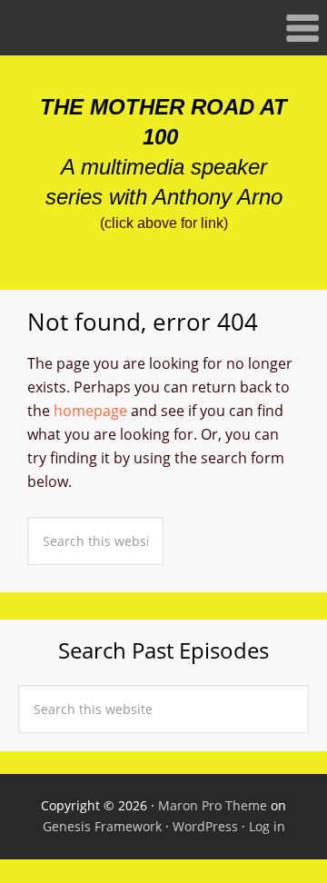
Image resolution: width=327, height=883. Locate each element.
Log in (267, 826)
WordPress (205, 826)
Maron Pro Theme (212, 805)
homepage (90, 411)
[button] (163, 27)
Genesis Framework (102, 826)
